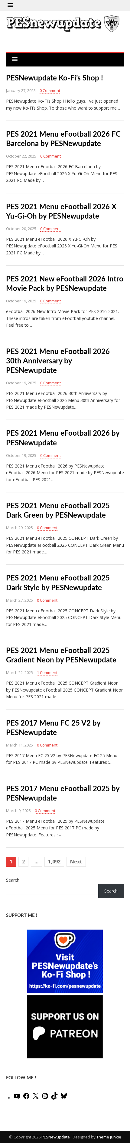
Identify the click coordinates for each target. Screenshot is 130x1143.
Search (12, 880)
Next (76, 861)
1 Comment (47, 672)
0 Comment (50, 90)
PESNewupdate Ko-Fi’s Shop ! (54, 78)
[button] (10, 5)
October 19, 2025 (21, 301)
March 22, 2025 (19, 672)
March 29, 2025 (19, 527)
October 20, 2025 (21, 228)
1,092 (54, 861)
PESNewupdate (55, 1137)
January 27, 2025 (21, 90)
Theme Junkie (108, 1137)
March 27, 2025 (19, 600)
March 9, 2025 (18, 810)
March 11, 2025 (19, 745)
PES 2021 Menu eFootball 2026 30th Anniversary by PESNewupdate (58, 361)
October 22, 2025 (21, 156)
